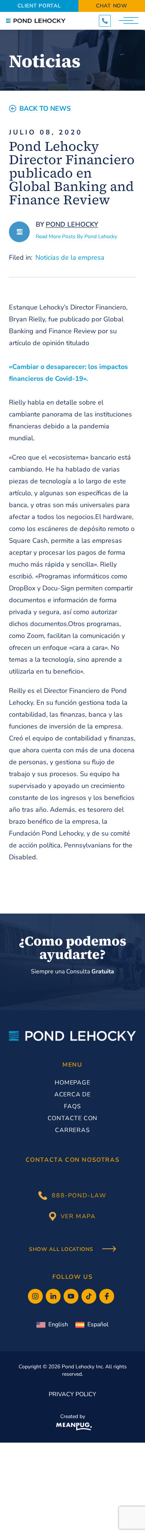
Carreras (72, 1130)
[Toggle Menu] (129, 21)
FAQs (72, 1106)
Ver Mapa (78, 1216)
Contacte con (73, 1118)
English (58, 1324)
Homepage (72, 1083)
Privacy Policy (72, 1394)
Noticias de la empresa (69, 257)
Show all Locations (62, 1249)
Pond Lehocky (72, 224)
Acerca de (72, 1094)
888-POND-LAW (79, 1195)
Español (98, 1324)
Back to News (45, 108)
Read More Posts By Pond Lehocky (76, 236)
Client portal (39, 5)
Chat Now (112, 5)
